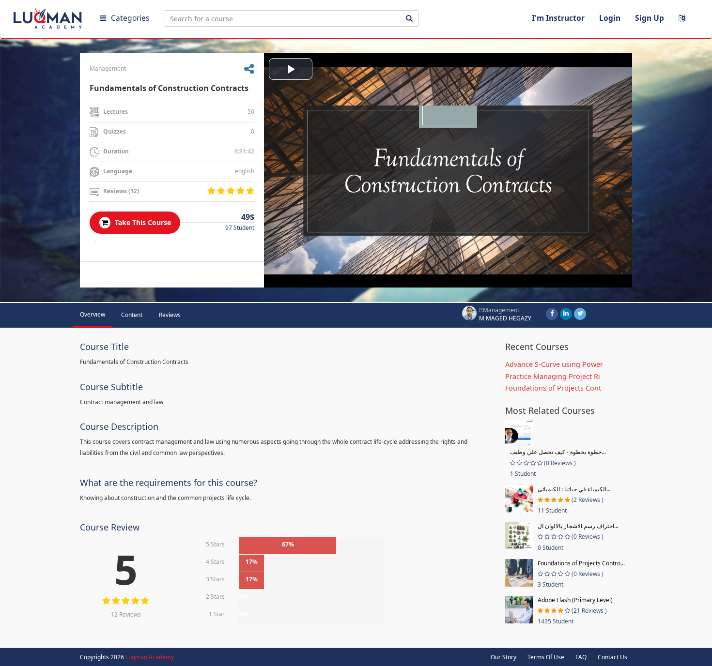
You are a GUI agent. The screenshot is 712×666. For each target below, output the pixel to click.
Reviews (170, 315)
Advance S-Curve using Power (554, 364)
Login (609, 18)
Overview (92, 314)
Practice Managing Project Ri (552, 376)
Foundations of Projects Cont (553, 388)
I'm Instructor (558, 18)
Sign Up (649, 18)
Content (131, 315)
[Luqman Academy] (49, 16)
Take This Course (142, 222)
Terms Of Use (545, 657)
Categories (130, 18)
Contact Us (612, 657)
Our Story (503, 657)
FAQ (581, 657)
